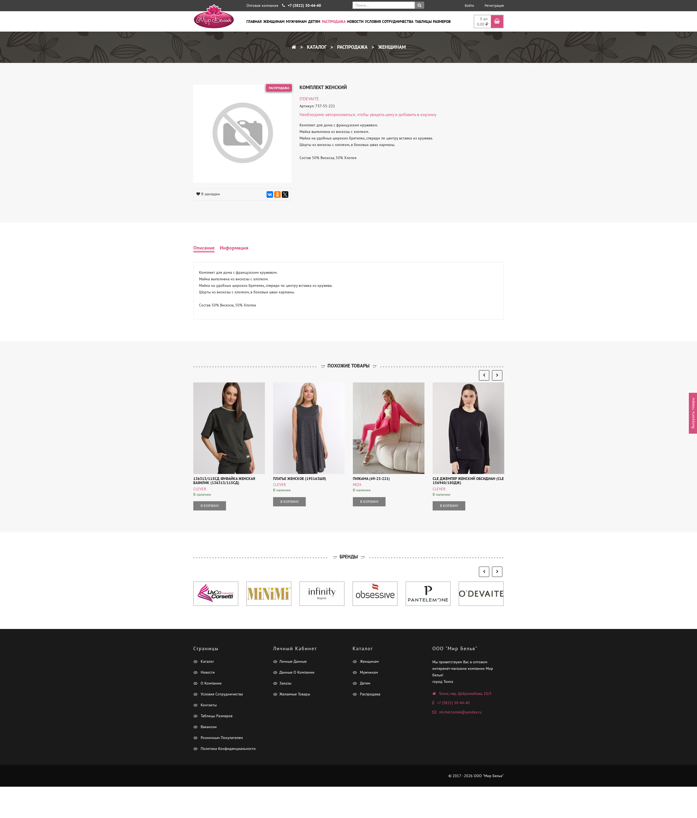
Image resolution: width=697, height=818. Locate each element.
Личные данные (293, 661)
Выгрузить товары (692, 413)
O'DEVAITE (309, 98)
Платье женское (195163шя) (299, 478)
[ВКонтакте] (270, 194)
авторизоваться (340, 114)
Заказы (285, 683)
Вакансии (208, 726)
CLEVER (199, 488)
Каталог (315, 47)
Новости (355, 21)
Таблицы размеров (433, 21)
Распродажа (334, 21)
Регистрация (494, 5)
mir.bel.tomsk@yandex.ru (460, 712)
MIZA (357, 484)
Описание (204, 248)
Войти (469, 5)
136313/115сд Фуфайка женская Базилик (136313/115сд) (224, 480)
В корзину (210, 505)
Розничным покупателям (221, 737)
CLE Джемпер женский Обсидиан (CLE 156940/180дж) (468, 480)
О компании (211, 683)
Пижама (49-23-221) (371, 478)
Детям (314, 21)
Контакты (208, 705)
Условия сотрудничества (389, 21)
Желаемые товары (294, 694)
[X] (285, 194)
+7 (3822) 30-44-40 (453, 702)
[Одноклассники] (277, 194)
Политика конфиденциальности (228, 748)
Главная (254, 21)
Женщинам (274, 21)
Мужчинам (296, 21)
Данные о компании (296, 672)
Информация (234, 248)
